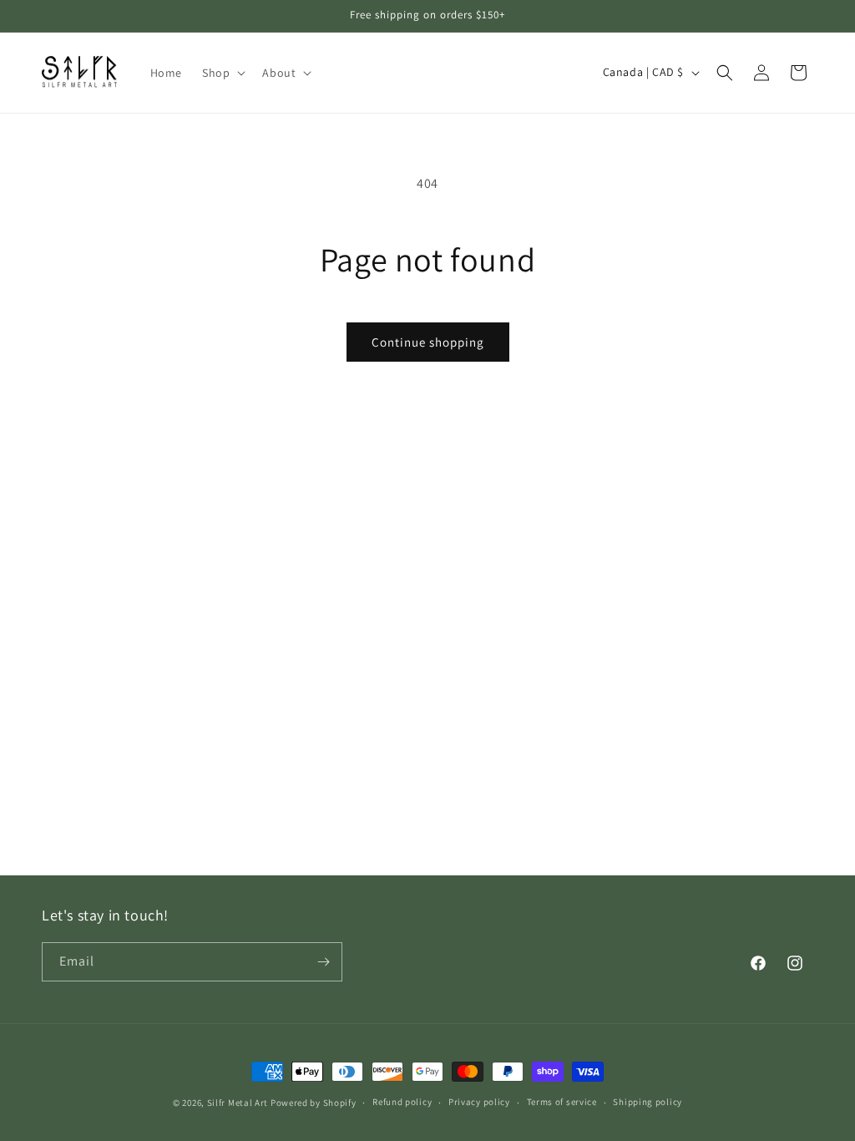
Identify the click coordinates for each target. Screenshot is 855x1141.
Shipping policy (647, 1102)
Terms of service (562, 1102)
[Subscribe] (323, 961)
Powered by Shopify (314, 1102)
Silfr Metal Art (238, 1102)
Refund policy (402, 1102)
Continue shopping (428, 342)
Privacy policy (479, 1102)
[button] (222, 72)
